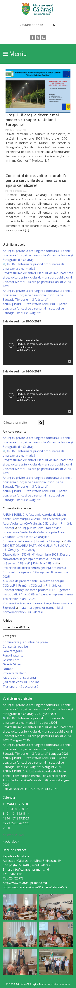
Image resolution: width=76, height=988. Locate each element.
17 (13, 818)
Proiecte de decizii (15, 673)
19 (20, 818)
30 (8, 828)
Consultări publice (15, 647)
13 (24, 814)
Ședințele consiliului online (21, 682)
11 (16, 814)
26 (20, 823)
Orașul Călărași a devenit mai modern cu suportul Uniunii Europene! (32, 120)
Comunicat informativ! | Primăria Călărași (31, 541)
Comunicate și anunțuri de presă (25, 642)
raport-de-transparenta (19, 678)
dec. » (15, 841)
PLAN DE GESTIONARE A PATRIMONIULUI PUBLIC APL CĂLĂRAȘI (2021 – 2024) (37, 545)
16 (8, 818)
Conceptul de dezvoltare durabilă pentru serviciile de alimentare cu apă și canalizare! (36, 180)
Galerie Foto (11, 660)
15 (4, 818)
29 (4, 828)
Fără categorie (13, 651)
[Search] (54, 24)
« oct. (6, 841)
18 (16, 818)
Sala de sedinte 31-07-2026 (21, 789)
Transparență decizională (20, 686)
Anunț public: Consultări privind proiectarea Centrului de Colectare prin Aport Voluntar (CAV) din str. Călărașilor (34, 532)
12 (20, 814)
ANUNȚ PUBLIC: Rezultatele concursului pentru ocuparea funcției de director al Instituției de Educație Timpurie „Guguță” (35, 308)
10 (13, 814)
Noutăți (8, 669)
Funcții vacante (13, 655)
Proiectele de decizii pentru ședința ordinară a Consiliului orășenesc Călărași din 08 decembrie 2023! (35, 572)
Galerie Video (12, 664)
